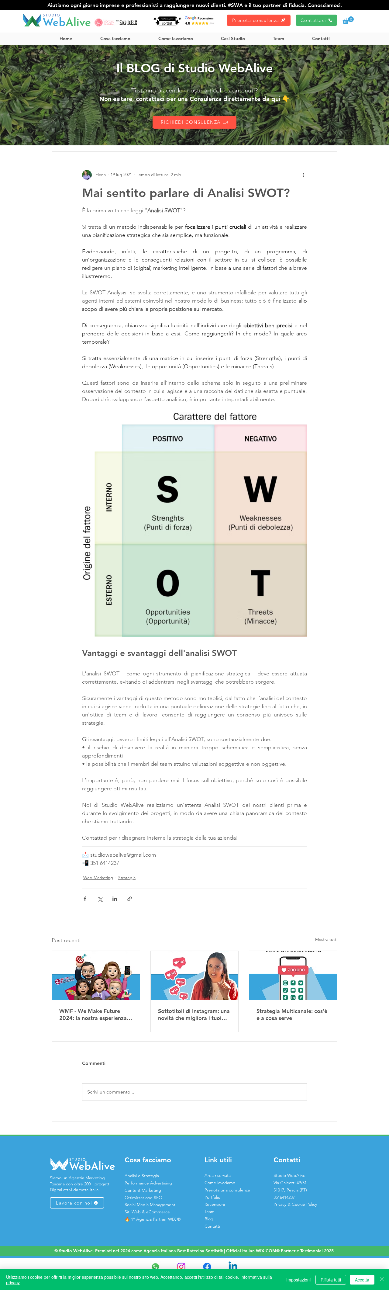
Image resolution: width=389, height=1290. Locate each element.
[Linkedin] (233, 1266)
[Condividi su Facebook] (85, 899)
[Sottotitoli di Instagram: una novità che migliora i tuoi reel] (195, 975)
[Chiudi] (381, 1279)
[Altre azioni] (303, 175)
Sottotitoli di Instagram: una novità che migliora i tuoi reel (194, 1014)
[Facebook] (207, 1266)
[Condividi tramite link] (130, 899)
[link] (348, 20)
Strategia (127, 877)
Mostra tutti (326, 939)
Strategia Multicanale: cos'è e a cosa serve (291, 1014)
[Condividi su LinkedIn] (115, 899)
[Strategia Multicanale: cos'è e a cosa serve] (293, 975)
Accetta (362, 1280)
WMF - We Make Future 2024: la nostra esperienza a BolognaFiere (95, 1014)
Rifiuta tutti (331, 1280)
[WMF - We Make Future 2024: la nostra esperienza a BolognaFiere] (96, 975)
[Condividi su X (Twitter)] (100, 899)
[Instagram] (181, 1266)
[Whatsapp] (155, 1266)
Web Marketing (98, 877)
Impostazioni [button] (298, 1280)
